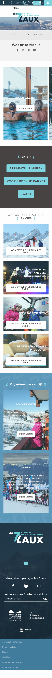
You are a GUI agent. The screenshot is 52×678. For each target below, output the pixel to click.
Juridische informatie (13, 642)
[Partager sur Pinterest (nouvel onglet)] (28, 51)
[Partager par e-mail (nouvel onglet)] (34, 51)
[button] (5, 104)
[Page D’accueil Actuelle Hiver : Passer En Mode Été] (26, 2)
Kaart (5, 652)
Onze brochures (10, 667)
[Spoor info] (32, 3)
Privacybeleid (9, 647)
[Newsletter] (17, 2)
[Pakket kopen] (48, 3)
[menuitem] (26, 17)
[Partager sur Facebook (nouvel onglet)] (17, 51)
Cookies (6, 657)
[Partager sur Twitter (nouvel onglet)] (23, 51)
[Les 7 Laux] (26, 542)
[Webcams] (40, 3)
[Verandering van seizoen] (27, 2)
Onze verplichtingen (12, 662)
